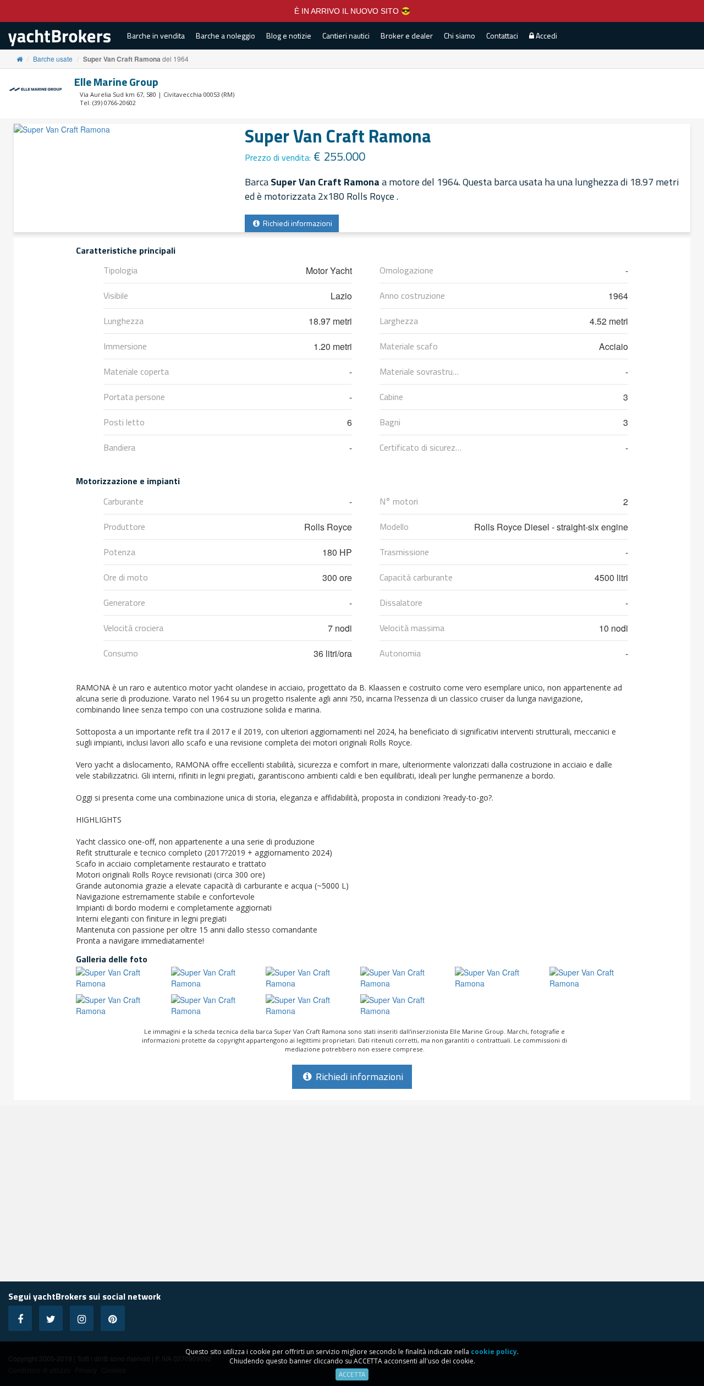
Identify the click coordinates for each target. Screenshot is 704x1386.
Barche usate (53, 58)
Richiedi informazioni (296, 223)
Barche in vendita (156, 35)
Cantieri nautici (346, 35)
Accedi (545, 35)
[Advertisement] (352, 1193)
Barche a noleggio (225, 35)
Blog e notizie (288, 35)
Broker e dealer (407, 35)
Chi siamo (459, 35)
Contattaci (502, 35)
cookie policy (494, 1351)
